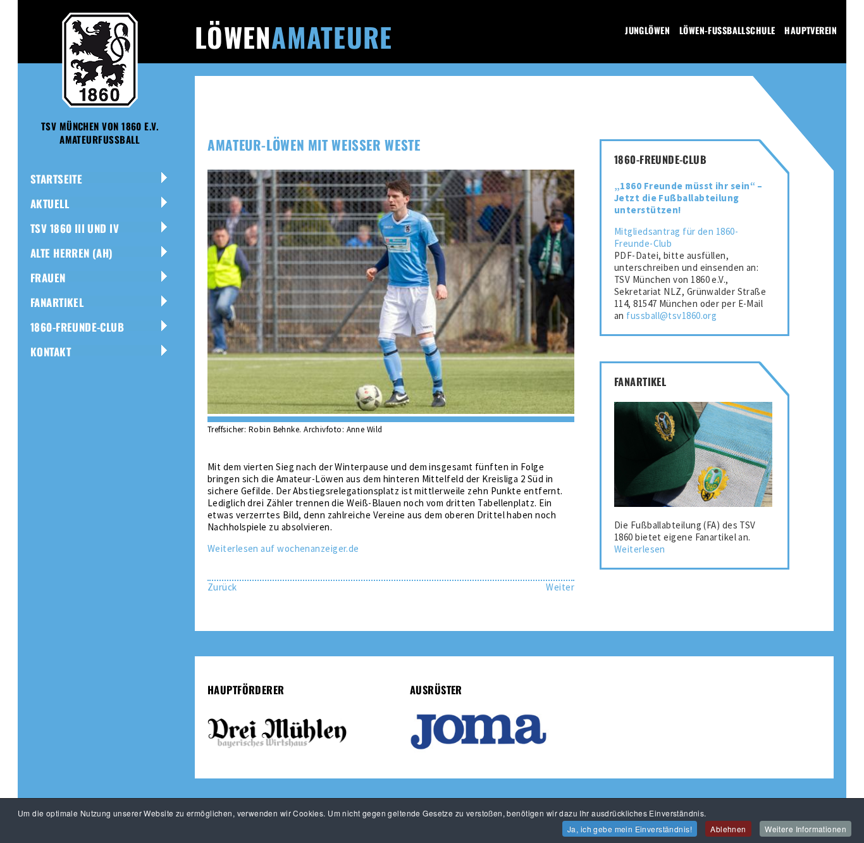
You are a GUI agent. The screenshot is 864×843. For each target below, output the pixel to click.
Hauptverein (810, 30)
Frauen (48, 277)
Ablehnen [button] (728, 828)
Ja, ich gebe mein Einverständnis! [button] (629, 828)
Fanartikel (56, 302)
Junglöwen (647, 30)
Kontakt (50, 351)
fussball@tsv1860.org (671, 315)
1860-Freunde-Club (77, 327)
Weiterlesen (639, 549)
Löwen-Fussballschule (727, 30)
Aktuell (49, 203)
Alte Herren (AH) (71, 253)
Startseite (56, 179)
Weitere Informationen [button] (805, 828)
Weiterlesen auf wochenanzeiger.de (283, 548)
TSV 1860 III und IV (74, 228)
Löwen (293, 36)
